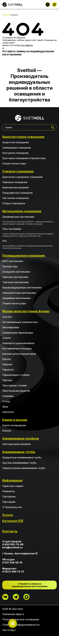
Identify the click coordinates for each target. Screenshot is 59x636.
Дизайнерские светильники (28, 220)
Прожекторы (9, 266)
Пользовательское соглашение (20, 619)
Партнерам (8, 501)
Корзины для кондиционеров (19, 353)
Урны (5, 406)
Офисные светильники (15, 276)
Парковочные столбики (15, 374)
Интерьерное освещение (21, 211)
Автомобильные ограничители (20, 322)
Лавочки (7, 364)
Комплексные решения (15, 187)
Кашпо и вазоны (14, 420)
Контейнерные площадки (17, 348)
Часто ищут (9, 629)
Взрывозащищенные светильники (21, 287)
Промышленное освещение (23, 255)
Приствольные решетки (16, 390)
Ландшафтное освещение (17, 192)
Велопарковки (10, 327)
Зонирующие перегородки (17, 332)
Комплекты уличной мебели (18, 343)
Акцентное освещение (15, 142)
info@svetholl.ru (12, 547)
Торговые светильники (15, 282)
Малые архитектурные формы (25, 311)
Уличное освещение (18, 171)
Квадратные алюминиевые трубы (21, 457)
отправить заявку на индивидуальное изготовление (30, 585)
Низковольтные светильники (19, 292)
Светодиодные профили (16, 444)
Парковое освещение (14, 182)
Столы (6, 401)
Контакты (9, 531)
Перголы (7, 380)
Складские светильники (16, 271)
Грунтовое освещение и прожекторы (24, 158)
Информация (12, 480)
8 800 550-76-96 (12, 544)
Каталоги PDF (13, 521)
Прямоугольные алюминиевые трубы (23, 468)
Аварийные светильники (16, 298)
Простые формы (27, 232)
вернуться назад (11, 45)
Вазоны (6, 430)
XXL (27, 244)
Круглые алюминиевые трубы (19, 462)
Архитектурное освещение (23, 137)
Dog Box (7, 316)
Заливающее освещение (16, 147)
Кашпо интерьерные (14, 425)
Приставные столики (14, 385)
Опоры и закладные (13, 203)
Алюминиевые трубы (18, 452)
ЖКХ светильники (12, 261)
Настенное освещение (15, 198)
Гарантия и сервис (13, 485)
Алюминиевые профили (20, 438)
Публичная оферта (13, 614)
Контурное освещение (15, 152)
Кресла (6, 359)
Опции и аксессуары (14, 163)
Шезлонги (8, 411)
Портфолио (9, 496)
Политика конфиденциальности (20, 624)
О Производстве (12, 507)
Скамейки (7, 396)
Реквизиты (8, 491)
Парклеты (8, 369)
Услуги (7, 515)
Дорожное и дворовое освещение (22, 176)
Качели (6, 337)
